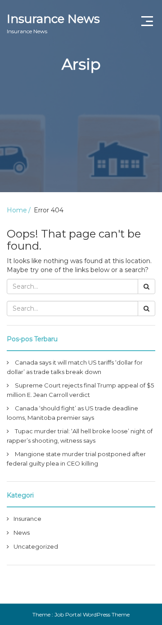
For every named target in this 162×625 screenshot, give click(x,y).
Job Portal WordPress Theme (92, 614)
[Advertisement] (81, 144)
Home (17, 210)
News (22, 532)
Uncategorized (36, 546)
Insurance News (53, 23)
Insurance (27, 518)
